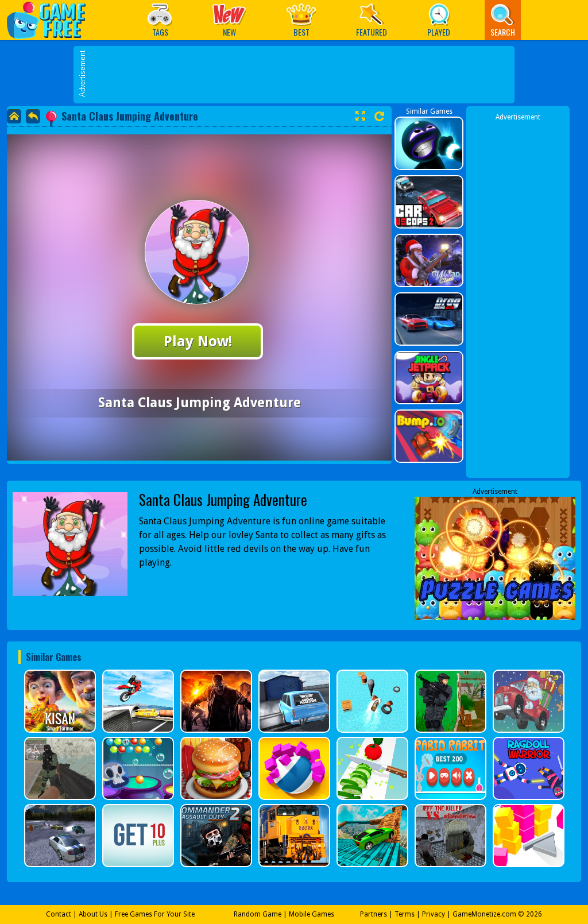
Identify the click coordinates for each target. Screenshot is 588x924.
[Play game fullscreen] (360, 116)
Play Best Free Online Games (52, 20)
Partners (373, 914)
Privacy (433, 914)
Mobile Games (311, 914)
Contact (58, 914)
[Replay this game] (379, 116)
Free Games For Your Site (155, 914)
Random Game (257, 914)
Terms (404, 914)
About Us (93, 914)
